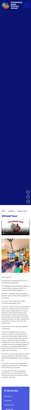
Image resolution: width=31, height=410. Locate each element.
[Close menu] (26, 5)
